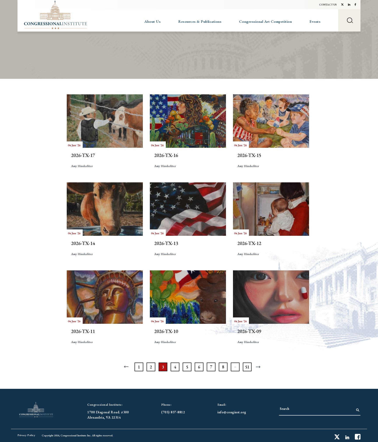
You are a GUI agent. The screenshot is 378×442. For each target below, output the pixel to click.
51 (247, 367)
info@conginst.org (231, 412)
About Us (152, 21)
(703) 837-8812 (173, 412)
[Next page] (259, 367)
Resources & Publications (199, 21)
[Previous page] (126, 367)
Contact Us (328, 4)
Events (315, 21)
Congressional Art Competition (265, 21)
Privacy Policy (26, 435)
